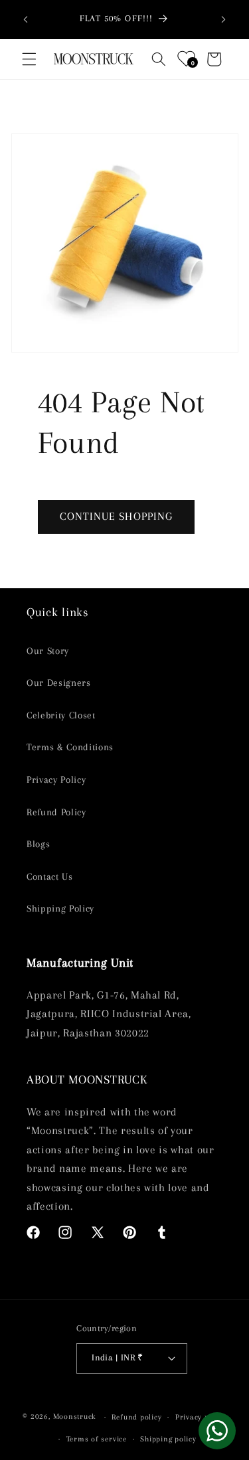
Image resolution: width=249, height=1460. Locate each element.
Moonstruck (74, 1416)
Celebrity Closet (61, 715)
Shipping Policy (60, 908)
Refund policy (136, 1416)
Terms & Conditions (70, 747)
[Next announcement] (223, 19)
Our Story (48, 651)
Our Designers (59, 683)
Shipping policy (168, 1438)
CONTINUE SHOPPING (116, 517)
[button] (29, 59)
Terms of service (96, 1438)
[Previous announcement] (26, 19)
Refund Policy (56, 812)
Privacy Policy (56, 779)
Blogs (38, 844)
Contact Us (50, 876)
